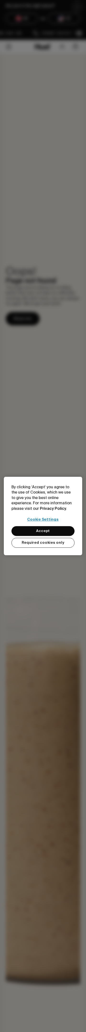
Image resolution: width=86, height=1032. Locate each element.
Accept (43, 531)
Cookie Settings (43, 519)
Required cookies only (43, 543)
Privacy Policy (53, 508)
